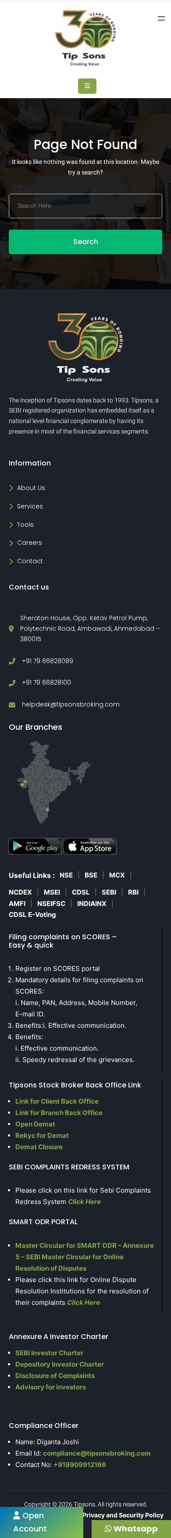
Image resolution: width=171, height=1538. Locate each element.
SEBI (109, 892)
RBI (133, 892)
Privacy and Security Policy (123, 1515)
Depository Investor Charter (59, 1364)
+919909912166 (79, 1464)
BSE (91, 875)
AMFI (17, 903)
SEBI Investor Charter (49, 1353)
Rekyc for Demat (42, 1135)
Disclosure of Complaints (55, 1375)
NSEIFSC (51, 903)
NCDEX (20, 892)
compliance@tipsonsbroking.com (97, 1453)
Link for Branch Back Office (59, 1112)
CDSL (81, 892)
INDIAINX (92, 903)
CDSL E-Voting (32, 914)
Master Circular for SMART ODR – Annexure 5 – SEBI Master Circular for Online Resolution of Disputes (84, 1256)
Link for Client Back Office (57, 1101)
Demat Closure (39, 1147)
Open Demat (35, 1124)
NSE (66, 875)
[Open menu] (161, 18)
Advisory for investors (50, 1387)
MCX (117, 875)
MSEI (52, 892)
